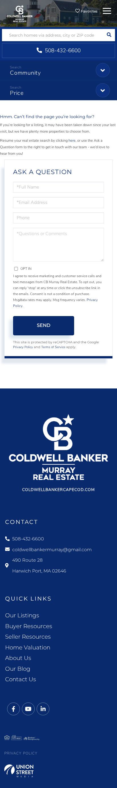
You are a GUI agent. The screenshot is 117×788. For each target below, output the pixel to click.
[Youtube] (28, 709)
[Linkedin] (43, 709)
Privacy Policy (23, 347)
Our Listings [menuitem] (22, 615)
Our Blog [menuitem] (17, 668)
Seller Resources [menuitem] (28, 636)
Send (43, 325)
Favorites (89, 11)
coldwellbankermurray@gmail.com (52, 549)
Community (25, 73)
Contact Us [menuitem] (20, 679)
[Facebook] (13, 709)
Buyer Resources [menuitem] (28, 626)
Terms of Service (53, 347)
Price (17, 93)
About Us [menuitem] (18, 658)
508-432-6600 (62, 50)
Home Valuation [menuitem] (27, 647)
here (72, 140)
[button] (109, 35)
